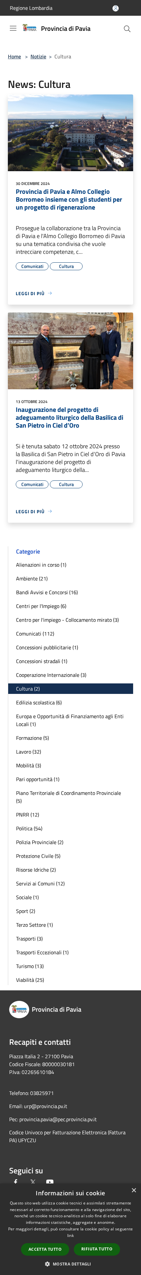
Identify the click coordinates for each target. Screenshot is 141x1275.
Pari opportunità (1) (37, 779)
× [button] (133, 1190)
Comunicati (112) (35, 634)
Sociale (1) (27, 897)
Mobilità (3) (28, 765)
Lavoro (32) (28, 752)
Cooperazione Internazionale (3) (51, 675)
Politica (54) (29, 828)
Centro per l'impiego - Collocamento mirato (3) (67, 620)
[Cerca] (127, 29)
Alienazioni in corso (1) (41, 565)
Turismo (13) (30, 966)
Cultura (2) (28, 689)
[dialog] (70, 1229)
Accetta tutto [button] (45, 1249)
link (70, 1235)
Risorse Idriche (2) (36, 870)
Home (14, 56)
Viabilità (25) (30, 980)
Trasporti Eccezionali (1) (42, 952)
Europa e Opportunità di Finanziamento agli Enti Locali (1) (70, 720)
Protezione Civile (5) (38, 856)
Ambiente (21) (32, 578)
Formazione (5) (32, 738)
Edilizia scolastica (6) (39, 702)
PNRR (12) (27, 815)
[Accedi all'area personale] (115, 8)
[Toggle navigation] (13, 28)
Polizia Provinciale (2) (39, 842)
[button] (70, 1264)
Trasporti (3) (29, 938)
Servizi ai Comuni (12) (40, 883)
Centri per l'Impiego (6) (41, 606)
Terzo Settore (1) (34, 925)
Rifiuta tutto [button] (96, 1249)
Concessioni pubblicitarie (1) (47, 647)
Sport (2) (25, 911)
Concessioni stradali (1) (41, 661)
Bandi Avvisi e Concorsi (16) (47, 592)
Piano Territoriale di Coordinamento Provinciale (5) (68, 797)
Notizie (38, 56)
